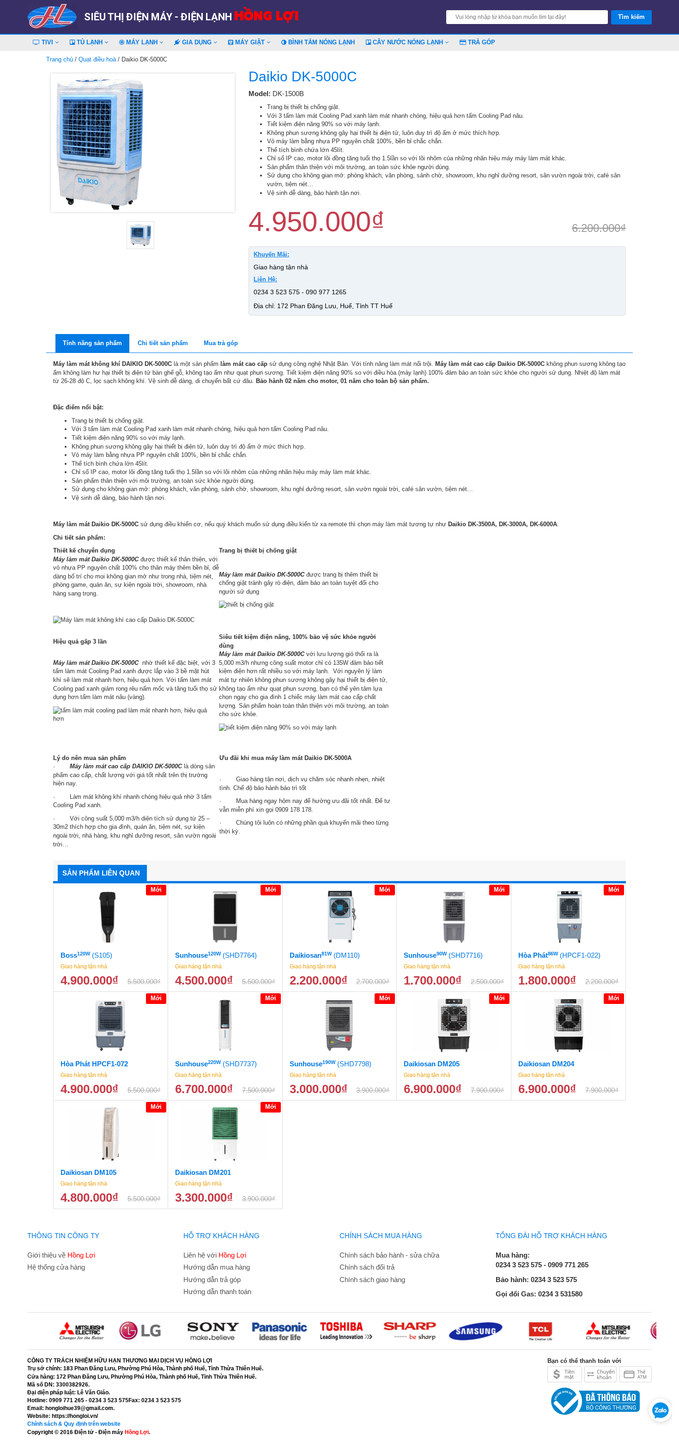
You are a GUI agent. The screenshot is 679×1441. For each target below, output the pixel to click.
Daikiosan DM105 (88, 1172)
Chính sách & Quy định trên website (74, 1424)
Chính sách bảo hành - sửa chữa (389, 1255)
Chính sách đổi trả (367, 1267)
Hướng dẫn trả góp (212, 1279)
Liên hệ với (214, 1255)
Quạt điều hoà (97, 59)
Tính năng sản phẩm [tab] (92, 343)
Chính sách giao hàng (372, 1279)
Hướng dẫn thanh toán (217, 1291)
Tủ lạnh (89, 42)
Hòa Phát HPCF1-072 (94, 1064)
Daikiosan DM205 (432, 1064)
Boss (86, 955)
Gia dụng (196, 42)
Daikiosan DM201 (203, 1172)
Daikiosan (325, 955)
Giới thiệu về (61, 1255)
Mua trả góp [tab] (221, 343)
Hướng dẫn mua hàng (216, 1267)
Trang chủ (59, 59)
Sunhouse (216, 955)
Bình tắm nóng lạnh (320, 42)
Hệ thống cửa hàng (56, 1267)
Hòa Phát (559, 955)
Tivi (47, 42)
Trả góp (480, 42)
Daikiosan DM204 (546, 1064)
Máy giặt (250, 42)
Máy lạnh (141, 42)
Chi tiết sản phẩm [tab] (163, 343)
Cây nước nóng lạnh (408, 42)
